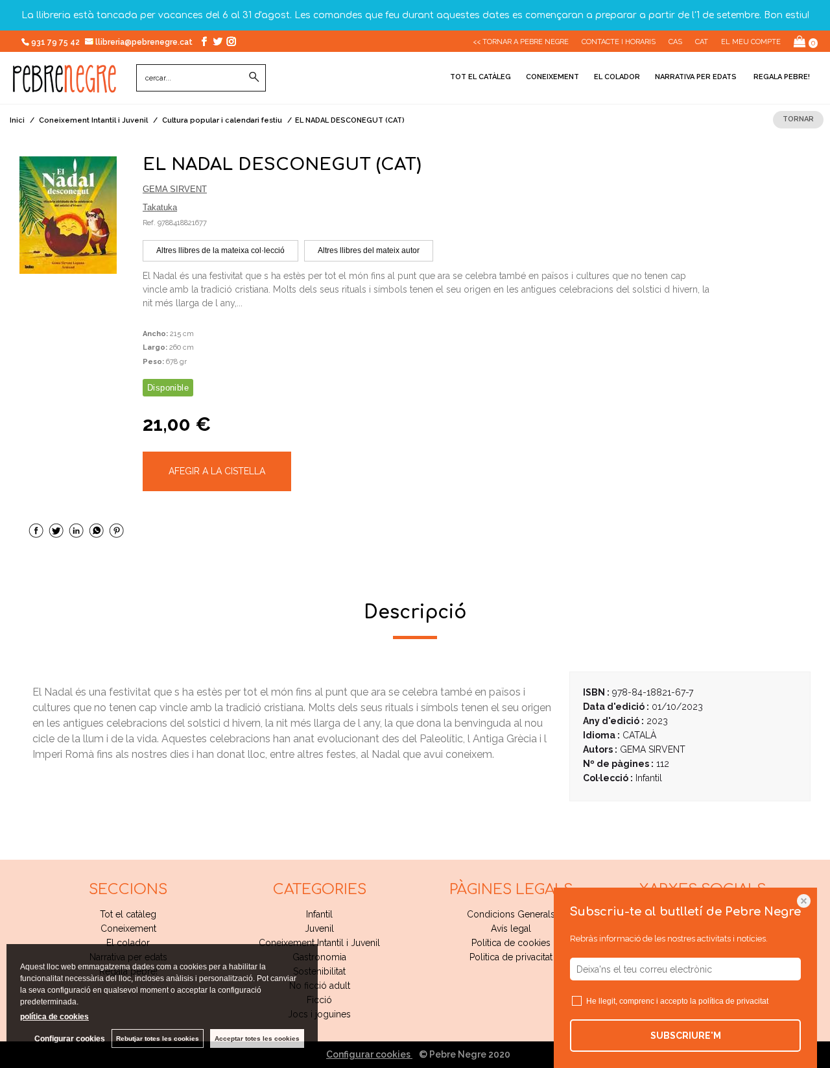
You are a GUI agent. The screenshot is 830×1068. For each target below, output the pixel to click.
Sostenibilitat (319, 971)
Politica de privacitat (510, 957)
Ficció (319, 1000)
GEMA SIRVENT (175, 189)
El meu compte (751, 42)
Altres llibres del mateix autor (369, 250)
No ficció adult (319, 985)
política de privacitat (733, 1001)
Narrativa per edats (696, 77)
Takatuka (160, 207)
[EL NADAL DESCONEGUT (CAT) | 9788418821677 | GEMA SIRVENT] (68, 215)
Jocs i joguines (319, 1014)
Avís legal (511, 928)
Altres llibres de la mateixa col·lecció (220, 250)
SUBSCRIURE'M (685, 1035)
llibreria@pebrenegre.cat (145, 42)
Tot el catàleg (480, 77)
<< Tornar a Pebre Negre (521, 42)
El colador (617, 77)
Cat (701, 42)
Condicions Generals (511, 914)
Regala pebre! (781, 77)
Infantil (319, 914)
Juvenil (319, 928)
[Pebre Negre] (64, 85)
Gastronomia (319, 957)
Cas (675, 42)
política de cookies (54, 1016)
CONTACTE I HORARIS (619, 42)
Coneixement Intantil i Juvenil (319, 943)
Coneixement (552, 77)
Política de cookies (511, 943)
